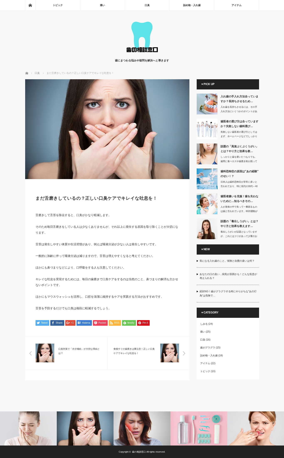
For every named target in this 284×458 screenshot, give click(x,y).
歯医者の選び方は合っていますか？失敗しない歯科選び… (239, 124)
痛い (102, 5)
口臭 (147, 5)
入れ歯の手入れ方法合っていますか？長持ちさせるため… (239, 99)
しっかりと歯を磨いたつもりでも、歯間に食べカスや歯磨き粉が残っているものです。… (239, 161)
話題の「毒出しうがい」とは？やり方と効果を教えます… (239, 224)
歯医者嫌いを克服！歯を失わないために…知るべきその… (239, 199)
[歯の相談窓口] (142, 54)
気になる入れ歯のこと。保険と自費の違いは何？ (227, 260)
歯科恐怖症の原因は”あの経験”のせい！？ (240, 174)
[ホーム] (30, 5)
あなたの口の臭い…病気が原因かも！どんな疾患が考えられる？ (228, 276)
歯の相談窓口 (139, 452)
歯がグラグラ (207, 347)
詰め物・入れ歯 (192, 5)
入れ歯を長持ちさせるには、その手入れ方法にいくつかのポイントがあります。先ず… (239, 111)
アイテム (237, 5)
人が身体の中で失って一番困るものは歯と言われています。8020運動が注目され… (239, 211)
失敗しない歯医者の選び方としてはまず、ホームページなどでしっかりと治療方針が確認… (239, 136)
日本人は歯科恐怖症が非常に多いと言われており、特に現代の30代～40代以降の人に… (239, 186)
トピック (58, 5)
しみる (204, 323)
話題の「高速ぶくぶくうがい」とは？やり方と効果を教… (239, 149)
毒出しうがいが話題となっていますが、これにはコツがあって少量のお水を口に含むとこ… (239, 236)
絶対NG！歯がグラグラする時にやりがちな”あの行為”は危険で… (228, 293)
